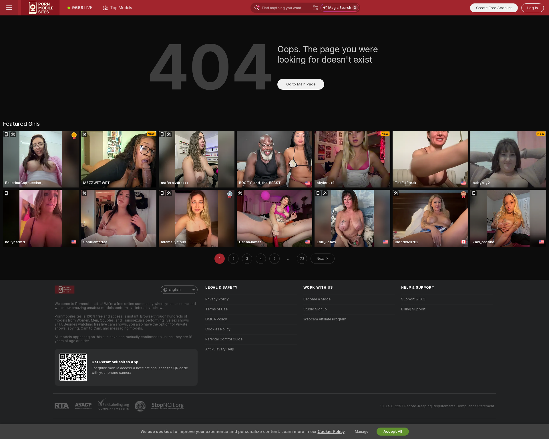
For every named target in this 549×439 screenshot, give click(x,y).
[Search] (315, 8)
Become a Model (317, 299)
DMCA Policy (216, 319)
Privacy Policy (217, 299)
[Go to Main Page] (40, 7)
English (175, 290)
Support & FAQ (413, 299)
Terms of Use (216, 309)
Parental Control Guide (223, 339)
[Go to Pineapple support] (141, 406)
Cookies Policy (217, 329)
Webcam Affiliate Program (324, 319)
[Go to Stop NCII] (168, 406)
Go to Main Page (300, 84)
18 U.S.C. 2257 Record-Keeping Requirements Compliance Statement (437, 406)
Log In (532, 8)
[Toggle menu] (9, 7)
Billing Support (413, 309)
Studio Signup (315, 309)
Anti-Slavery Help (219, 349)
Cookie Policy (331, 431)
